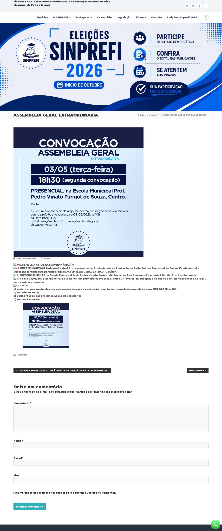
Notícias (42, 17)
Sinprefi (153, 115)
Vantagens (82, 17)
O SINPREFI (60, 17)
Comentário (22, 403)
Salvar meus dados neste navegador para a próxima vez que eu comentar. (66, 492)
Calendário (104, 17)
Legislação (124, 17)
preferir (47, 258)
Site (16, 475)
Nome (18, 440)
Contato (156, 17)
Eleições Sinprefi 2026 (182, 17)
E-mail (18, 458)
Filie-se (141, 17)
